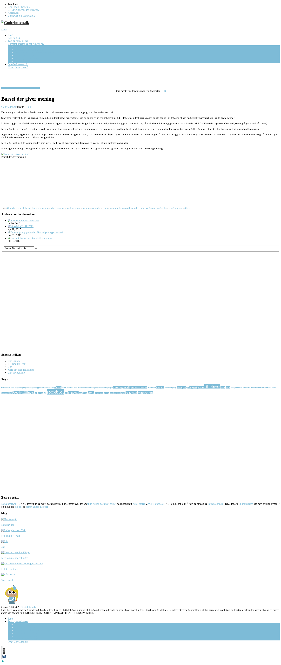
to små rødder (126, 208)
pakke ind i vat (256, 387)
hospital (160, 387)
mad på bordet (74, 208)
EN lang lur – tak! (17, 363)
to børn (106, 393)
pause (274, 387)
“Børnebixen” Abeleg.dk (27, 61)
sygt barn (83, 393)
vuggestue (162, 208)
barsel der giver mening (37, 208)
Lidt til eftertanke (16, 372)
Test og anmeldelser (26, 42)
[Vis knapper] (3, 658)
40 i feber (11, 208)
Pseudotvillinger (23, 392)
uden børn (139, 208)
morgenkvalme (236, 387)
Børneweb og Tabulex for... (22, 15)
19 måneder (5, 387)
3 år (10, 366)
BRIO (64, 387)
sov (36, 393)
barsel (21, 208)
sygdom (114, 208)
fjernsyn (97, 387)
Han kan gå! (14, 361)
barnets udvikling (49, 387)
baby (17, 387)
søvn (91, 392)
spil (45, 393)
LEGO (201, 387)
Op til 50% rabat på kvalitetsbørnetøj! (20, 88)
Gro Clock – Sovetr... (19, 7)
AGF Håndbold (155, 503)
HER (163, 91)
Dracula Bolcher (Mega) (26, 55)
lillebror (212, 386)
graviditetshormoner (138, 387)
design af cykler (108, 503)
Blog (14, 36)
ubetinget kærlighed (117, 393)
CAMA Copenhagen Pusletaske (30, 46)
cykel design (139, 503)
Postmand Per (6, 393)
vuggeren (150, 208)
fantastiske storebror (85, 387)
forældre (117, 387)
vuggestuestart (175, 208)
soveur (40, 393)
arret (12, 387)
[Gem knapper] (3, 662)
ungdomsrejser (40, 506)
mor (228, 387)
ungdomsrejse (246, 503)
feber (52, 208)
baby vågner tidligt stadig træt (30, 387)
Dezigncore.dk (8, 503)
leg (187, 387)
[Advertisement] (98, 184)
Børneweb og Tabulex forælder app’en (34, 52)
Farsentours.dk (215, 503)
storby (29, 506)
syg (66, 393)
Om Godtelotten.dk (18, 66)
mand (223, 387)
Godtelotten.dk (9, 106)
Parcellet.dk (266, 387)
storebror (55, 392)
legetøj (193, 387)
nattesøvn (96, 208)
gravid (125, 387)
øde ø (187, 208)
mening (86, 208)
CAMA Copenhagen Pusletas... (24, 9)
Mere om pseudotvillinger (21, 369)
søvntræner (99, 393)
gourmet (61, 208)
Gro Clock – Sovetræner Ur (28, 49)
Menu (4, 29)
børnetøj (70, 387)
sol (20, 506)
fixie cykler (93, 503)
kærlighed (181, 387)
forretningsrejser (106, 387)
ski (16, 506)
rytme (105, 208)
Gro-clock (152, 387)
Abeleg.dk (13, 12)
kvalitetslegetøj (170, 387)
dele (75, 387)
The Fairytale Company (26, 58)
